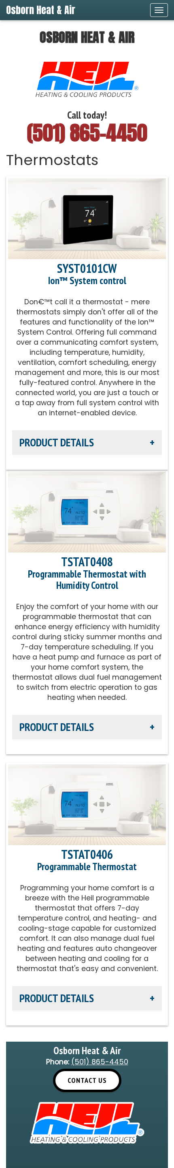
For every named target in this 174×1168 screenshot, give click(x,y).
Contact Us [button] (87, 1080)
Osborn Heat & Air (40, 10)
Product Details (56, 442)
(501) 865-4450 (87, 132)
